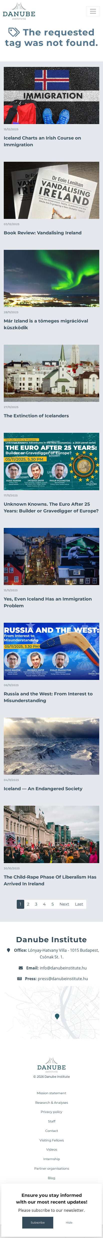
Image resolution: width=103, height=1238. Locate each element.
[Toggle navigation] (93, 11)
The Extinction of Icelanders (36, 416)
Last (79, 904)
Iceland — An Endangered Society (43, 788)
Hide (69, 1222)
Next (64, 904)
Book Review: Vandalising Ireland (43, 233)
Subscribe (38, 1222)
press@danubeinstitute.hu (63, 978)
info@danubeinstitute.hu (63, 968)
